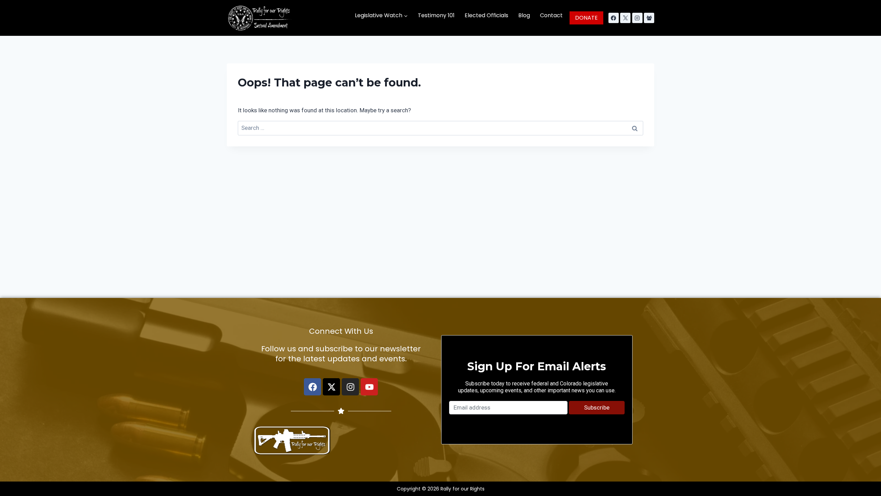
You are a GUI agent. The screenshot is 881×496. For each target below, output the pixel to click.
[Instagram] (637, 18)
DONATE (586, 18)
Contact (551, 15)
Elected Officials (486, 15)
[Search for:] (440, 127)
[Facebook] (613, 18)
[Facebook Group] (649, 18)
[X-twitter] (331, 386)
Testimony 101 (436, 15)
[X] (625, 18)
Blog (524, 15)
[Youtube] (369, 386)
